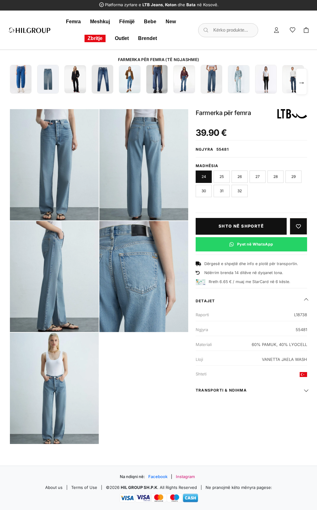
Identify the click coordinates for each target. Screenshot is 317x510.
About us (54, 487)
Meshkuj (100, 21)
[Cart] (306, 30)
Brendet (147, 38)
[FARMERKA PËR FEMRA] (21, 79)
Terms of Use (84, 487)
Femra (73, 21)
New (171, 21)
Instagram (185, 476)
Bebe (150, 21)
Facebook (157, 476)
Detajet (205, 301)
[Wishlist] (292, 30)
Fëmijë (127, 21)
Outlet (122, 38)
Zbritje (95, 38)
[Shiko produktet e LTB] (292, 113)
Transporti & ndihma (221, 390)
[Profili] (276, 30)
